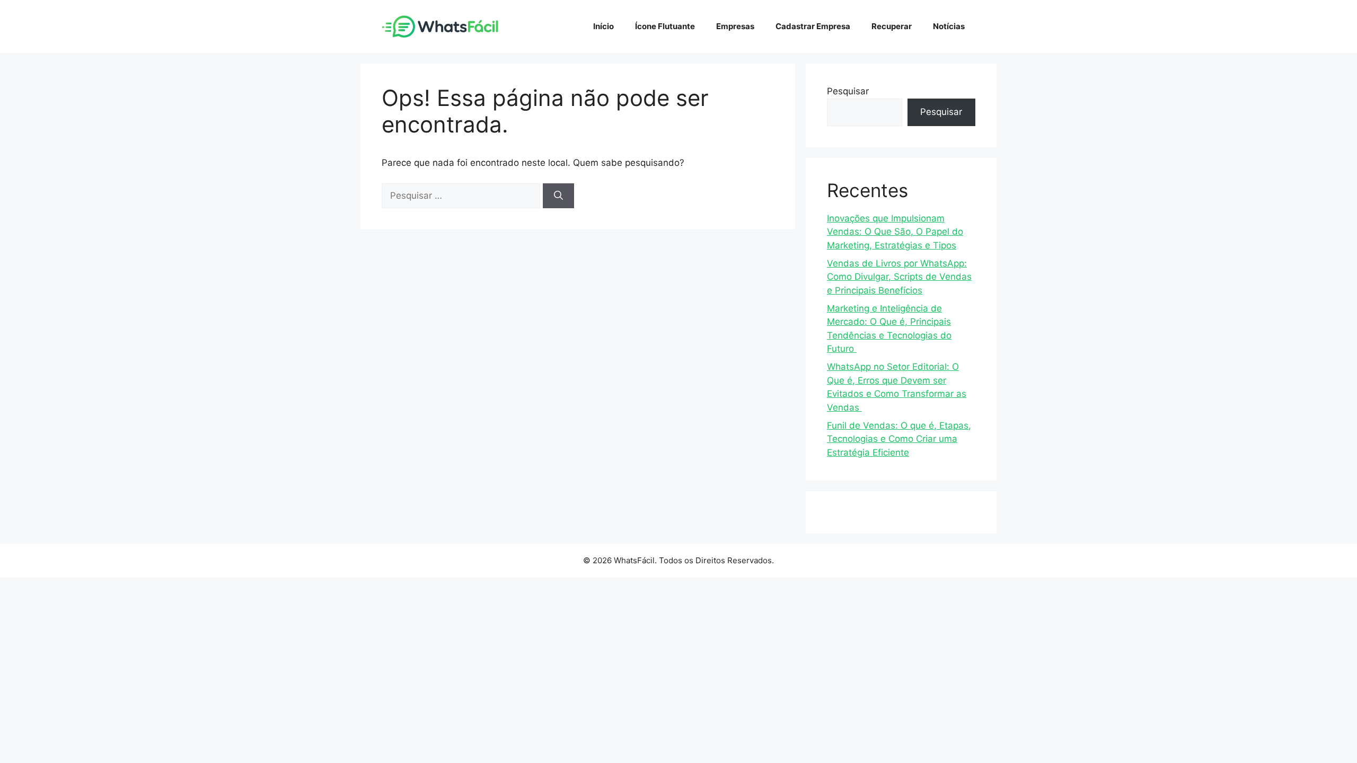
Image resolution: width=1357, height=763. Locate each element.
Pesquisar (848, 91)
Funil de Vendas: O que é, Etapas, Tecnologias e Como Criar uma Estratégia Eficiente (899, 439)
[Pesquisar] (558, 196)
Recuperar (891, 26)
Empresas (735, 26)
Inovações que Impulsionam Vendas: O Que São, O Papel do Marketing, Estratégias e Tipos (895, 232)
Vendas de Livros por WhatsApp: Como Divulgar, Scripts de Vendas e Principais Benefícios (899, 277)
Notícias (949, 26)
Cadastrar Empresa (813, 26)
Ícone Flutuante (665, 26)
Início (603, 26)
